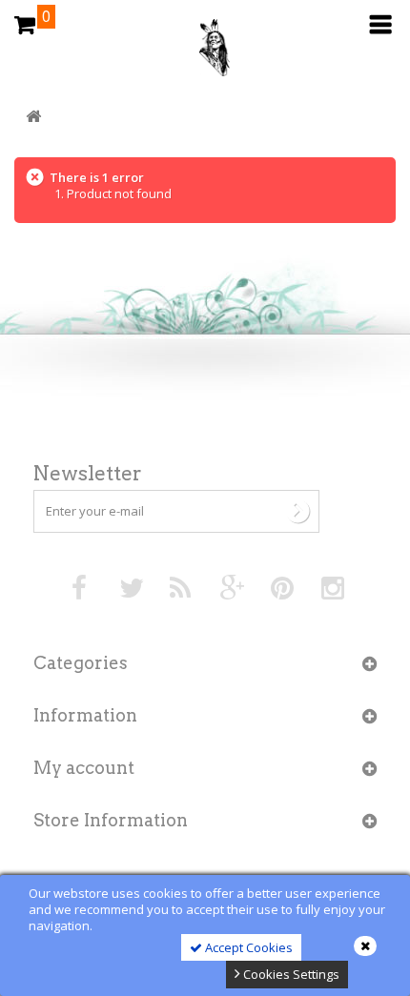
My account (83, 768)
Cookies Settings (289, 974)
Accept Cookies (247, 947)
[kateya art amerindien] (205, 52)
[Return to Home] (33, 117)
